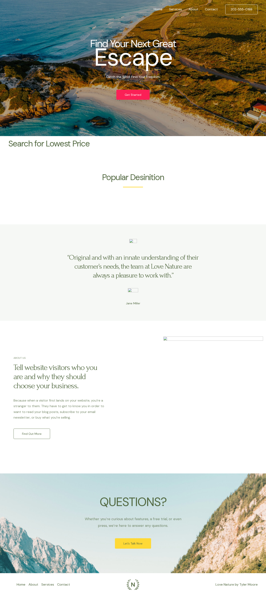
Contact (211, 9)
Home (158, 9)
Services (175, 9)
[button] (241, 9)
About (193, 9)
